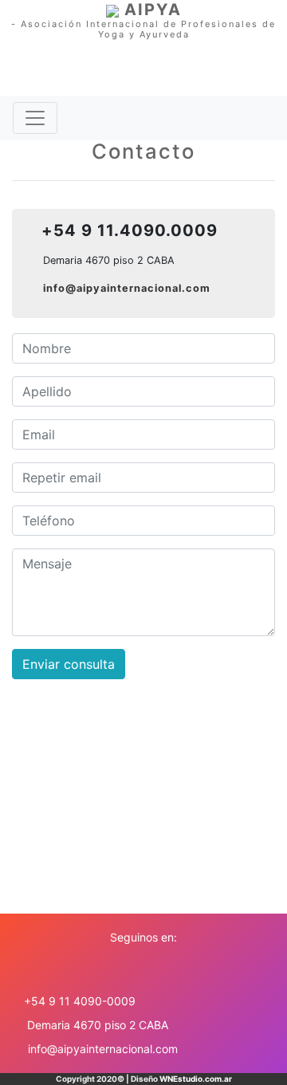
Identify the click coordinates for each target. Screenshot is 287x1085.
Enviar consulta (68, 664)
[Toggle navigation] (35, 118)
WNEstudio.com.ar (195, 1078)
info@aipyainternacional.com (126, 288)
